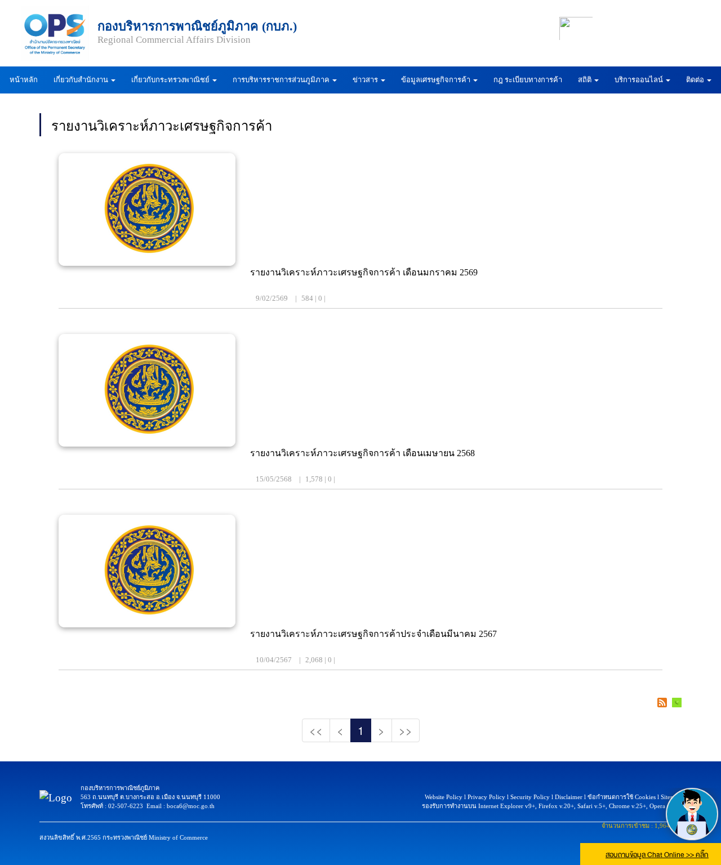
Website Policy (443, 796)
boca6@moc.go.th (191, 805)
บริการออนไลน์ (640, 79)
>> (405, 730)
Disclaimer (568, 796)
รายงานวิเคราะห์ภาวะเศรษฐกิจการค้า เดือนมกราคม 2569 (364, 272)
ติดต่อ (696, 79)
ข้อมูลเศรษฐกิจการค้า (436, 79)
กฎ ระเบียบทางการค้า (527, 79)
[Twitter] (686, 28)
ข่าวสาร (366, 79)
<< (316, 730)
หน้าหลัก (24, 79)
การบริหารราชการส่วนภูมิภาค (282, 79)
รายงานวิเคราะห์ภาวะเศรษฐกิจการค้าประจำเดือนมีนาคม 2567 (373, 634)
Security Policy (530, 796)
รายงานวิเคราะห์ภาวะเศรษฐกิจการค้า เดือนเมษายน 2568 (362, 453)
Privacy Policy (486, 796)
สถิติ (585, 79)
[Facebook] (620, 28)
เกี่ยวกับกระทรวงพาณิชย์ (171, 79)
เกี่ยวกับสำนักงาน (82, 79)
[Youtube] (653, 28)
